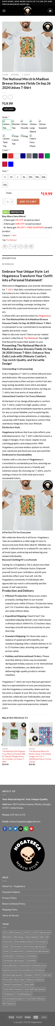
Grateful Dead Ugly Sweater (37, 951)
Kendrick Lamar (39, 965)
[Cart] (50, 10)
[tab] (27, 258)
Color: (6, 150)
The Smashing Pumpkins (13, 999)
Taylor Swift (28, 984)
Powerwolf (7, 980)
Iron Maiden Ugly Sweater (13, 961)
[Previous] (2, 750)
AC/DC (27, 932)
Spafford (39, 980)
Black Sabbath (32, 937)
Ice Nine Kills (8, 956)
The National (11, 240)
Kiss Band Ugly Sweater (12, 975)
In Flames (20, 956)
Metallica (28, 975)
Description (9, 258)
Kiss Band (40, 970)
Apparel (15, 75)
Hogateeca (44, 315)
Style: (5, 117)
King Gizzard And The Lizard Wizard (18, 970)
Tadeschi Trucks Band (12, 984)
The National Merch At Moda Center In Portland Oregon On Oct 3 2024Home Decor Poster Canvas (40, 756)
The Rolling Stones (23, 994)
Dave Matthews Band (24, 942)
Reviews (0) (7, 264)
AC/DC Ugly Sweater (41, 932)
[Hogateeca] (27, 11)
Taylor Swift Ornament (12, 989)
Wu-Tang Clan (9, 1003)
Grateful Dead (17, 951)
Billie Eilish (7, 937)
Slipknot (30, 980)
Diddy (5, 946)
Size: (5, 171)
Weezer (41, 999)
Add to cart (28, 201)
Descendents (41, 942)
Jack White (31, 961)
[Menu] (4, 10)
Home (5, 75)
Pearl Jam (47, 975)
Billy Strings (19, 937)
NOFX (37, 975)
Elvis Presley (16, 946)
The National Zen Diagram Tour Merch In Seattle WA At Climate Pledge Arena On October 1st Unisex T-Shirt (13, 756)
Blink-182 (44, 937)
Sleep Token (19, 980)
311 (4, 932)
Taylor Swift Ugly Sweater (34, 989)
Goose (6, 951)
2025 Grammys (15, 932)
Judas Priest (25, 965)
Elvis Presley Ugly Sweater (34, 946)
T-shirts (10, 289)
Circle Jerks (8, 942)
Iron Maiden (32, 956)
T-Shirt (26, 75)
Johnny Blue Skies (10, 965)
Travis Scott (30, 999)
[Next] (52, 750)
